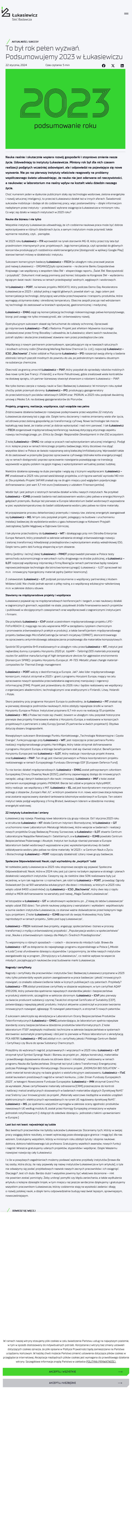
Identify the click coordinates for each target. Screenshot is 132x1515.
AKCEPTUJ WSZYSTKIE (62, 1371)
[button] (103, 65)
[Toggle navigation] (126, 13)
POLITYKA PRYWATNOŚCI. (101, 1361)
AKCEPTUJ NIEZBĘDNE (62, 1382)
